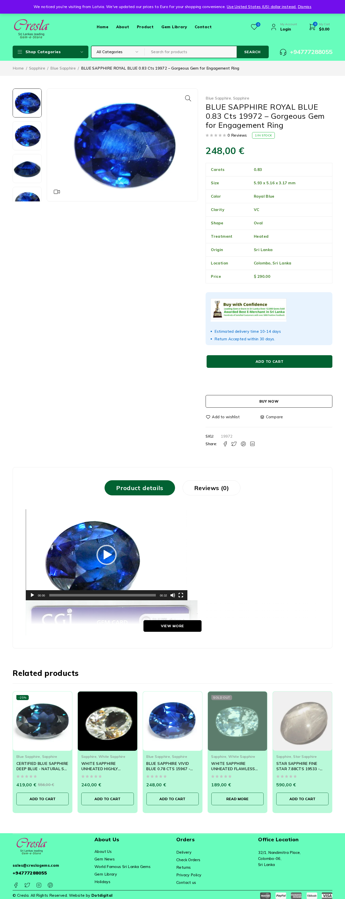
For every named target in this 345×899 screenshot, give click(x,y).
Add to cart (270, 361)
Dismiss (305, 6)
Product (145, 26)
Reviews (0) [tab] (211, 488)
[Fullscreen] (180, 595)
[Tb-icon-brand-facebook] (16, 885)
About (122, 26)
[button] (188, 98)
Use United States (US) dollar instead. (262, 6)
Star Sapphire (305, 756)
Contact (203, 26)
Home (103, 26)
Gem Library (174, 26)
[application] (106, 554)
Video (57, 192)
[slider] (102, 595)
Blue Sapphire (63, 68)
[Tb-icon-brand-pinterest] (50, 885)
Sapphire (37, 68)
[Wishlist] (223, 417)
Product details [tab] (139, 488)
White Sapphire (111, 756)
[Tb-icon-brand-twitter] (27, 885)
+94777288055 (30, 873)
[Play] (32, 595)
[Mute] (172, 595)
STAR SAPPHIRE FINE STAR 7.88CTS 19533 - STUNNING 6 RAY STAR (298, 768)
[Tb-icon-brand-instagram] (39, 885)
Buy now (269, 401)
